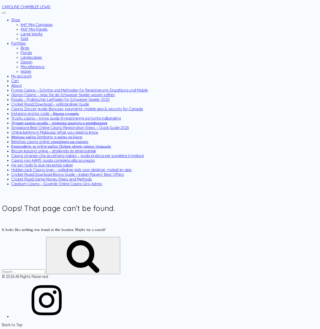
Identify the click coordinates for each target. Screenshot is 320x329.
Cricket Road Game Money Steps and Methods (51, 179)
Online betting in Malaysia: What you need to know (54, 132)
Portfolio (18, 43)
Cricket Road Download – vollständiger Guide (50, 104)
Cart (15, 80)
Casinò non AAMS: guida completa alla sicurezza (53, 160)
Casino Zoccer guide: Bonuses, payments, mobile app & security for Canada (77, 109)
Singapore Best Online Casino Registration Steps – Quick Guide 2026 (70, 127)
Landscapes (31, 57)
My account (21, 76)
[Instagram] (46, 316)
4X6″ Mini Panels (34, 29)
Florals (26, 52)
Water (26, 71)
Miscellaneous (33, 66)
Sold (24, 38)
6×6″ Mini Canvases (37, 24)
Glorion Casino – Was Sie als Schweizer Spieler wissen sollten (63, 94)
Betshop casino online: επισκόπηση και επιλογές (49, 141)
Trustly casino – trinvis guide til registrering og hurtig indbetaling (66, 118)
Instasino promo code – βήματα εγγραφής (45, 113)
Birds (25, 48)
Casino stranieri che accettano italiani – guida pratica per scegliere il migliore (77, 155)
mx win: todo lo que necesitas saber (42, 165)
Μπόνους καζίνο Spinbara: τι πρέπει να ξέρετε (46, 137)
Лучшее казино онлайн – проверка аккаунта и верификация (59, 123)
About (16, 85)
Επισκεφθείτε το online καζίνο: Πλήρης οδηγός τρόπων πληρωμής (61, 146)
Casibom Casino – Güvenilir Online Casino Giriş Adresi (56, 183)
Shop (15, 20)
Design (26, 62)
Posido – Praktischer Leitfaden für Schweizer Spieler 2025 (60, 99)
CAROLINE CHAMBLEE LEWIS (26, 6)
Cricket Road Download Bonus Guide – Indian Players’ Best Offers (67, 174)
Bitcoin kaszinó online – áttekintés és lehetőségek (53, 151)
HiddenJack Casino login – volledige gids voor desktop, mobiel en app (71, 169)
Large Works (32, 34)
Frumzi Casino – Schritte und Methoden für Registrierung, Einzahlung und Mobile (79, 90)
